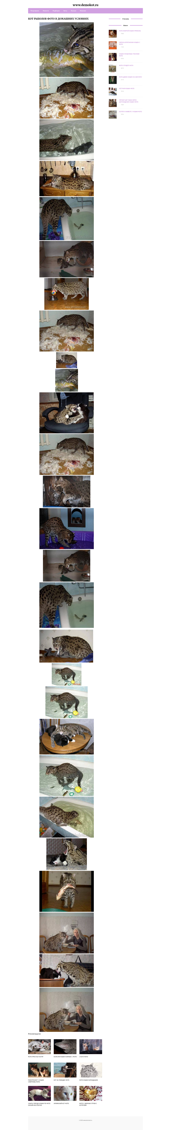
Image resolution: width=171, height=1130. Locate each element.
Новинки (83, 11)
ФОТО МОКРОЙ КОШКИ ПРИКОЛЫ (130, 31)
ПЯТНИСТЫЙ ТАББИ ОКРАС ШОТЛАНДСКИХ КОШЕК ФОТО (128, 101)
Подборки (56, 11)
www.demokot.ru (85, 5)
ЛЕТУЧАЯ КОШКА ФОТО (126, 88)
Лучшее (73, 11)
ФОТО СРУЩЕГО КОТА (126, 65)
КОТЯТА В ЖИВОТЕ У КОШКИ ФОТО (130, 111)
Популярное (35, 11)
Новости (46, 11)
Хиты (65, 11)
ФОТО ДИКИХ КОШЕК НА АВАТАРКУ (130, 77)
